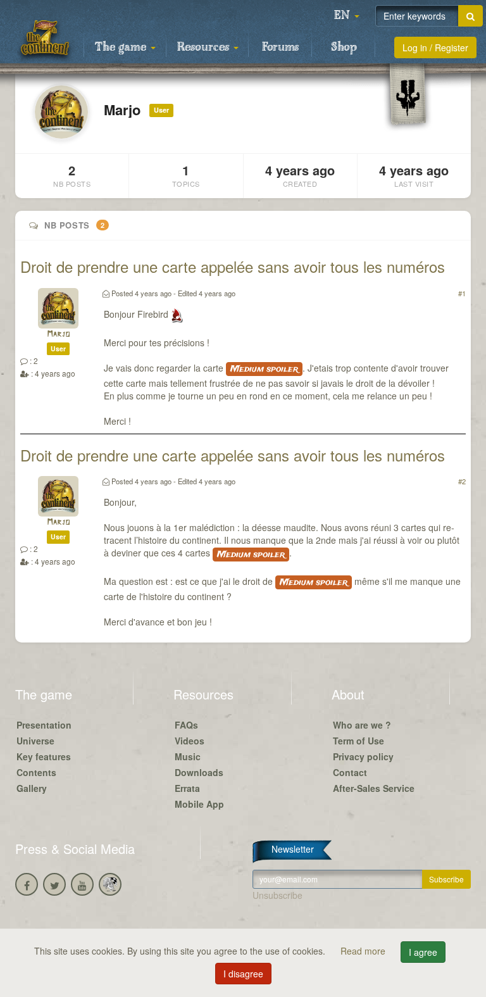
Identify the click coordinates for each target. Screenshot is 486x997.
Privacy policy (363, 756)
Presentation (44, 724)
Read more (364, 950)
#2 (462, 481)
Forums (280, 47)
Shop (344, 47)
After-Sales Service (373, 788)
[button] (347, 16)
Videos (189, 740)
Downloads (199, 772)
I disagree (243, 973)
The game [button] (122, 47)
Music (188, 756)
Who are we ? (362, 724)
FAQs (186, 724)
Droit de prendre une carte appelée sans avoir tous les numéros (232, 266)
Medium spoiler (264, 369)
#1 (462, 293)
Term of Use (358, 740)
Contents (36, 772)
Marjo (58, 334)
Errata (187, 788)
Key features (43, 756)
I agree (423, 952)
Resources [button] (204, 47)
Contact (350, 772)
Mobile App (199, 804)
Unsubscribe (277, 895)
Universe (35, 740)
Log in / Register (435, 47)
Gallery (31, 788)
